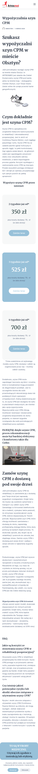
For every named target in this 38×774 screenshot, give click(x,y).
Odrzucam (25, 770)
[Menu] (34, 4)
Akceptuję (13, 770)
